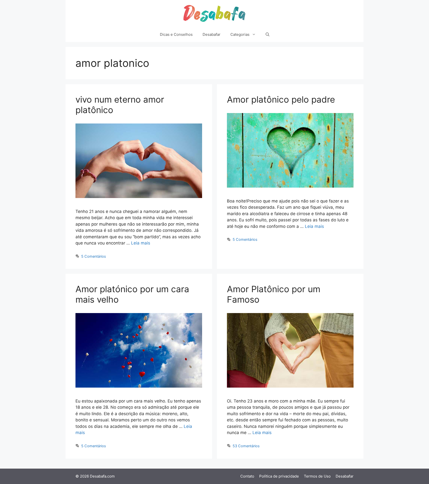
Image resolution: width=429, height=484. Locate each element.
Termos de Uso (317, 476)
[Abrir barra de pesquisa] (267, 34)
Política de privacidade (279, 476)
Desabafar (211, 34)
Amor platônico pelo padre (281, 99)
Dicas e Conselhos (176, 34)
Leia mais (140, 243)
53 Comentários (246, 446)
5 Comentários (93, 256)
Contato (247, 476)
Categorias (240, 34)
